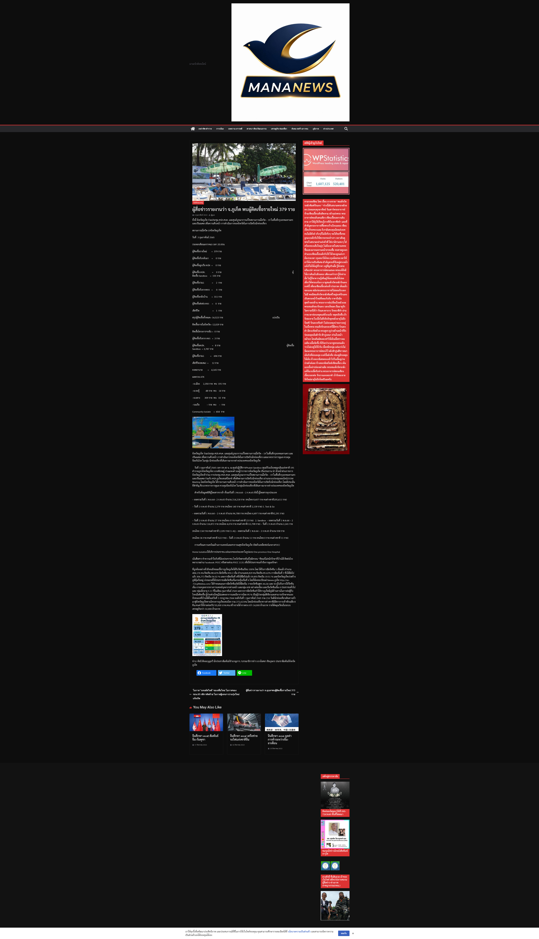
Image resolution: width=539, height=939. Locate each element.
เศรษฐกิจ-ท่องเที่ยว (279, 128)
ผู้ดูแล (213, 215)
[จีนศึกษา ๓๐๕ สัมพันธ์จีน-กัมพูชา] (206, 715)
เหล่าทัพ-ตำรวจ (205, 128)
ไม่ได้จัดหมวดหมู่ (198, 203)
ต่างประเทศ (328, 128)
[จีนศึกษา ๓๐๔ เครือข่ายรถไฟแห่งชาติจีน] (244, 715)
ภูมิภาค (316, 128)
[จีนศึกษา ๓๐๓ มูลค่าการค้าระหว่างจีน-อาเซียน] (282, 715)
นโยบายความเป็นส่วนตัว (299, 931)
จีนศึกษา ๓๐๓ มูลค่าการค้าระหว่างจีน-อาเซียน (280, 739)
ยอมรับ (344, 933)
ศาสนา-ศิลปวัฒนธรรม (257, 128)
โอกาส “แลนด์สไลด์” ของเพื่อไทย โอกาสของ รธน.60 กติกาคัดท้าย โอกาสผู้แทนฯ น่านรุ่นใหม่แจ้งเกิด (216, 694)
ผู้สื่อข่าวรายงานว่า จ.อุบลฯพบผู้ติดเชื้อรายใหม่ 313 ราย (270, 692)
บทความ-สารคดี (235, 128)
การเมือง (220, 128)
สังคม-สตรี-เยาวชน (300, 128)
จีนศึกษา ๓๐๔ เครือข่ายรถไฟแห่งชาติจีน (244, 737)
